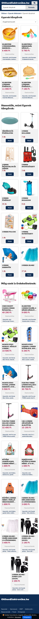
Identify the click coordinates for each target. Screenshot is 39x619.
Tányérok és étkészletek (7, 132)
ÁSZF (21, 609)
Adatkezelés (29, 609)
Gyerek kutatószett (27, 233)
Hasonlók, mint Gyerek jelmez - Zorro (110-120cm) (18, 589)
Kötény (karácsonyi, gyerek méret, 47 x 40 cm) (9, 462)
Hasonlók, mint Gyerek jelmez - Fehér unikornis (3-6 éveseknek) (9, 551)
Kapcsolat (4, 609)
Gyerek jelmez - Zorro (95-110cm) (28, 538)
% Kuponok (21, 612)
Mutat (10, 141)
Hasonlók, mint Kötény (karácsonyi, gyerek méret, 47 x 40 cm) (9, 474)
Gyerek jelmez (28, 265)
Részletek (18, 617)
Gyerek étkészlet (6, 199)
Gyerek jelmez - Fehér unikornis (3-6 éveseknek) (9, 538)
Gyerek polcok (9, 232)
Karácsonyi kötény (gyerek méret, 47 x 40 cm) (29, 462)
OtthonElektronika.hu (15, 2)
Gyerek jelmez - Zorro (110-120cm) (18, 576)
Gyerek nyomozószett (28, 165)
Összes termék (5, 612)
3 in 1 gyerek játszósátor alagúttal (27, 423)
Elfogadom (27, 617)
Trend (14, 612)
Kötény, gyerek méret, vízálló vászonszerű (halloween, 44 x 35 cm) (9, 502)
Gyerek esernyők (6, 266)
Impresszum (13, 609)
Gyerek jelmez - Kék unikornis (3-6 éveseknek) (28, 500)
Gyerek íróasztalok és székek (9, 166)
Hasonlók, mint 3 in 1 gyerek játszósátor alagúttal (28, 436)
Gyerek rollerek (26, 132)
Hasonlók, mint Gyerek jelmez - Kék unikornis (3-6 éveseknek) (28, 513)
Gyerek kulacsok (26, 199)
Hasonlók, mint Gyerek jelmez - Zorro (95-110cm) (28, 551)
